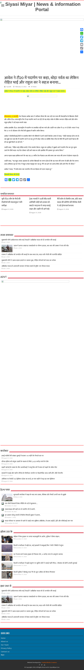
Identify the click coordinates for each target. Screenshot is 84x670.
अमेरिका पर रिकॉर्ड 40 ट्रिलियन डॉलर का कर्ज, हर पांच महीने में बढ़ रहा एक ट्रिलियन (28, 478)
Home (3, 638)
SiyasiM (8, 87)
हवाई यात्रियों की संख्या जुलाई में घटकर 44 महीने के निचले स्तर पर (23, 455)
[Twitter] (41, 665)
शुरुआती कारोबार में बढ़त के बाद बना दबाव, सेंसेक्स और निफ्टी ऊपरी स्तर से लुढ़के (40, 494)
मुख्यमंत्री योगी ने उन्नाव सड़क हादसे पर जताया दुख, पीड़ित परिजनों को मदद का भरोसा (29, 260)
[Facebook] (39, 665)
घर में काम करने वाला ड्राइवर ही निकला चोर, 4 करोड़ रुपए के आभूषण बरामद (38, 554)
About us (4, 641)
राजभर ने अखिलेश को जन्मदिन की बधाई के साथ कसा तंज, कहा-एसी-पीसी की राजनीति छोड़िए (32, 254)
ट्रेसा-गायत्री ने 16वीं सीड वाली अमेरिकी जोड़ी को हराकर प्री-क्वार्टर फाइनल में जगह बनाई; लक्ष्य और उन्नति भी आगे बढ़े (40, 204)
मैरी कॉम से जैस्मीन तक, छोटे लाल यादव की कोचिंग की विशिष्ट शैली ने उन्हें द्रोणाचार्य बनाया (69, 202)
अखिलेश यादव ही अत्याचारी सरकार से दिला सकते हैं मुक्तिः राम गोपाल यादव (26, 266)
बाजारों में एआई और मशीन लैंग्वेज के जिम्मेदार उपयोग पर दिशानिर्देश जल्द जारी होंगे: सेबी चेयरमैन (32, 473)
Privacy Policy (6, 648)
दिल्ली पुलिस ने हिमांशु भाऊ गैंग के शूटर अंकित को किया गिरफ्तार (34, 572)
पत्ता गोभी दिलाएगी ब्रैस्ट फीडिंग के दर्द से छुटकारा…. (21, 503)
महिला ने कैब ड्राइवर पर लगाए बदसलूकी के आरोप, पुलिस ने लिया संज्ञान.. (37, 536)
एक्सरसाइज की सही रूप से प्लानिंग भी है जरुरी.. (20, 509)
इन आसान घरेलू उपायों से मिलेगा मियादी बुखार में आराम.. (22, 515)
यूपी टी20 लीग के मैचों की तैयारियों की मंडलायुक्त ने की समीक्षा (12, 202)
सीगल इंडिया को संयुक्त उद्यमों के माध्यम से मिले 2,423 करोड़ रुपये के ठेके (25, 461)
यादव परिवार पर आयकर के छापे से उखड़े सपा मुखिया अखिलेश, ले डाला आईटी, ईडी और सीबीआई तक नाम (39, 520)
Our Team (5, 644)
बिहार (2, 655)
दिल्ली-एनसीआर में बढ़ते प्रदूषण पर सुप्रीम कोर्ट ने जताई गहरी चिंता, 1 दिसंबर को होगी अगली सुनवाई (45, 563)
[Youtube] (44, 665)
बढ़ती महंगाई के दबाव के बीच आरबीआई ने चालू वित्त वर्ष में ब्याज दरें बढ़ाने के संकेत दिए (29, 467)
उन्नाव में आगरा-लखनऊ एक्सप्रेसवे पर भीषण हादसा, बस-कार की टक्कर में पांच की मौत (41, 245)
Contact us (5, 651)
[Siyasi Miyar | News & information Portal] (42, 6)
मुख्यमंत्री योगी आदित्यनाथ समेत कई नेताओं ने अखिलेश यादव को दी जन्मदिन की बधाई (29, 239)
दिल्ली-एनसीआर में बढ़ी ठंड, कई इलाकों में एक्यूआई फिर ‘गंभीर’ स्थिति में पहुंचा (38, 545)
